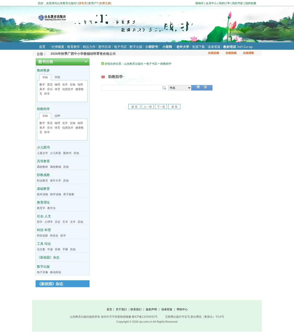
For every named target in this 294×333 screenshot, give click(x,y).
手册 (65, 249)
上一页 (148, 106)
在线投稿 (231, 53)
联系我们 (135, 309)
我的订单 (224, 3)
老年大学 (182, 47)
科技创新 (42, 235)
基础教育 (43, 188)
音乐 (50, 89)
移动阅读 (55, 272)
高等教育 (43, 161)
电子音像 (42, 272)
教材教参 (43, 70)
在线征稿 (213, 53)
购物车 (199, 3)
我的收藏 (250, 3)
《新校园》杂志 (48, 257)
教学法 (51, 208)
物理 (57, 84)
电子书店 (120, 47)
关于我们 (121, 309)
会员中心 (211, 3)
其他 (76, 153)
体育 (57, 89)
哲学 (39, 221)
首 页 (134, 106)
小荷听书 (151, 47)
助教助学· (116, 77)
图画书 (67, 153)
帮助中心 (182, 309)
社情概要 (57, 47)
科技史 (54, 235)
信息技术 (67, 89)
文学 (73, 221)
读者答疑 (214, 47)
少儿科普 (55, 153)
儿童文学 (42, 153)
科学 (47, 93)
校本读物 (42, 194)
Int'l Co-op (245, 47)
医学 (63, 235)
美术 (42, 89)
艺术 (65, 221)
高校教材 (42, 166)
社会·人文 (44, 216)
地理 (80, 84)
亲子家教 (68, 194)
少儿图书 (43, 147)
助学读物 (55, 194)
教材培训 (229, 47)
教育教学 (73, 47)
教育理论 (43, 202)
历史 (57, 221)
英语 (50, 84)
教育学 (41, 208)
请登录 (83, 3)
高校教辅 (55, 166)
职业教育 (42, 180)
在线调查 (248, 53)
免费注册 (104, 3)
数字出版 (136, 47)
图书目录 (104, 47)
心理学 (49, 221)
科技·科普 (44, 230)
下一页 (161, 106)
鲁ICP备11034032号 (145, 316)
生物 (72, 84)
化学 (65, 84)
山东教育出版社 (133, 63)
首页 (42, 47)
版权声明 (151, 309)
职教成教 (43, 175)
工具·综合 (44, 243)
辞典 (57, 249)
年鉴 (50, 249)
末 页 (174, 106)
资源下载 (198, 47)
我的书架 (237, 3)
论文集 (41, 249)
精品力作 (89, 47)
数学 (42, 84)
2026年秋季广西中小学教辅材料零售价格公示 (83, 51)
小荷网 (167, 47)
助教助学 (43, 109)
